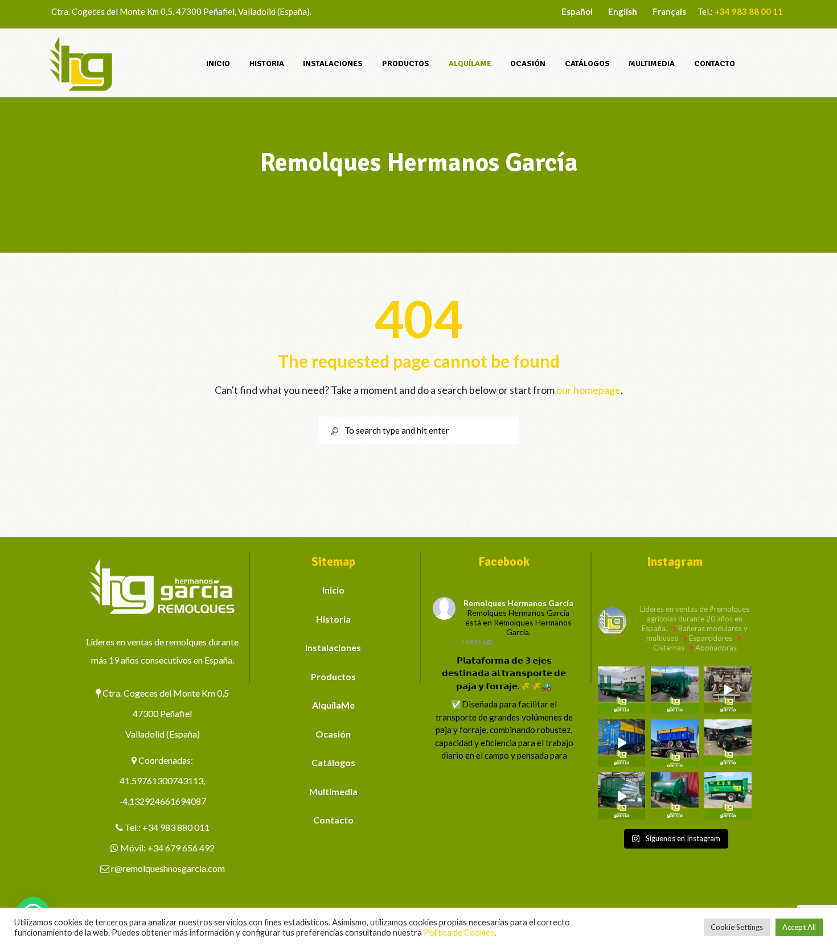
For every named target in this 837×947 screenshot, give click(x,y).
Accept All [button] (799, 927)
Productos (333, 676)
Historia (333, 619)
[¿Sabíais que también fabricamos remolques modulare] (674, 743)
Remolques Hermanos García (518, 603)
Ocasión (333, 733)
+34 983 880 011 (176, 827)
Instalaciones (333, 647)
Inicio (333, 589)
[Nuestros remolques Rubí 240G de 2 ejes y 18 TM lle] (728, 690)
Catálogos (333, 762)
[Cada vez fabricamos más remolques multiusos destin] (621, 690)
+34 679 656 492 (181, 847)
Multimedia (333, 791)
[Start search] (330, 431)
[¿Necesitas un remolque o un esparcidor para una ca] (674, 690)
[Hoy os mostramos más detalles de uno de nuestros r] (621, 743)
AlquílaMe (333, 704)
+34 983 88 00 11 (749, 11)
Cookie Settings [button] (737, 927)
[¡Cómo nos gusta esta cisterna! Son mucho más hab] (674, 796)
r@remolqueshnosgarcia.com (168, 868)
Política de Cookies (459, 932)
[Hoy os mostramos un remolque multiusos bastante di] (728, 743)
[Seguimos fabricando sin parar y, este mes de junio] (621, 796)
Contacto (333, 819)
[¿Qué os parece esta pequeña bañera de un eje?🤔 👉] (728, 796)
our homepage (588, 390)
